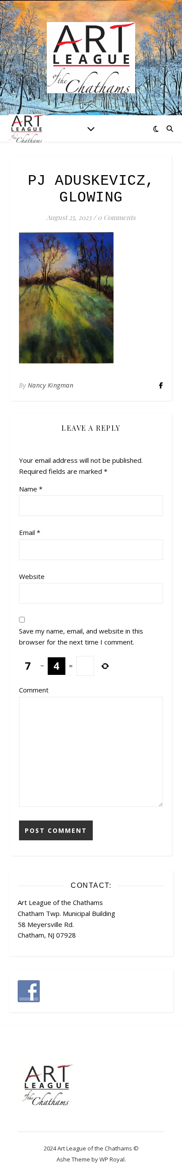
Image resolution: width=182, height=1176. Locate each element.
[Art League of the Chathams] (91, 57)
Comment (34, 689)
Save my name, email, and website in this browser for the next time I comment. (81, 636)
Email (29, 532)
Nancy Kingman (51, 385)
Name (30, 488)
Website (32, 576)
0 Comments (117, 217)
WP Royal (112, 1159)
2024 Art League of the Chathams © (91, 1148)
